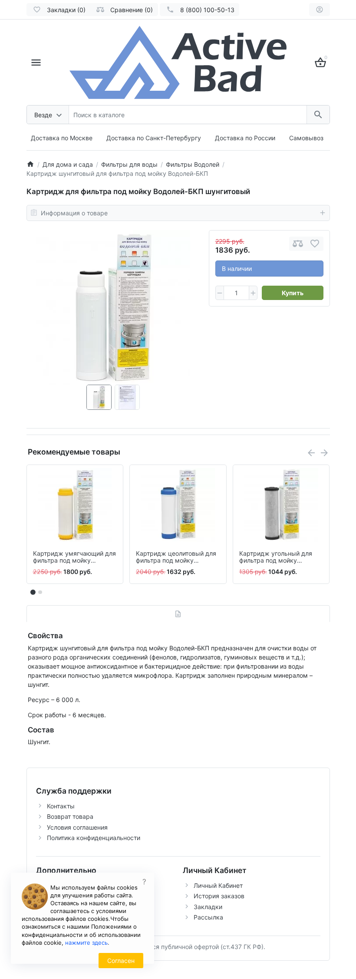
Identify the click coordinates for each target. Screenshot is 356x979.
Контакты (61, 806)
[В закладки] (314, 244)
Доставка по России (245, 138)
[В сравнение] (298, 244)
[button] (40, 592)
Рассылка (208, 917)
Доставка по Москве (61, 138)
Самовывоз (306, 138)
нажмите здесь (86, 942)
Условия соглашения (77, 827)
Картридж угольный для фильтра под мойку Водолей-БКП (275, 557)
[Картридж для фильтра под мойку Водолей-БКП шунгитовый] (113, 307)
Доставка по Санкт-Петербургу (153, 138)
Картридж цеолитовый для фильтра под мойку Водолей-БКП (176, 557)
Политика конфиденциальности (93, 837)
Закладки (208, 906)
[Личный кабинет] (319, 9)
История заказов (219, 896)
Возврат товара (70, 816)
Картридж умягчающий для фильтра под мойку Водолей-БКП (74, 557)
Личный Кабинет (218, 885)
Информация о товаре (74, 213)
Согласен (121, 960)
